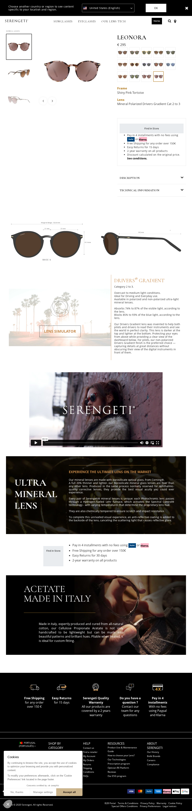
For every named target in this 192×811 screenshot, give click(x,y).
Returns (87, 764)
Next (52, 101)
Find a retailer (90, 752)
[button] (7, 804)
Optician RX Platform (118, 767)
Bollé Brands (153, 756)
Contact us (88, 747)
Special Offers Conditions (125, 806)
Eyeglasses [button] (87, 21)
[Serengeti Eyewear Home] (17, 21)
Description (130, 178)
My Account (89, 756)
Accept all (69, 792)
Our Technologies (117, 759)
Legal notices (169, 806)
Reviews (112, 771)
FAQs (85, 776)
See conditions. (137, 158)
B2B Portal (110, 803)
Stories (157, 21)
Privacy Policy (147, 803)
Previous (43, 101)
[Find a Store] (175, 21)
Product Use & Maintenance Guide (122, 749)
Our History (153, 752)
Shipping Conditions (88, 770)
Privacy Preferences (150, 806)
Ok (156, 8)
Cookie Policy (175, 803)
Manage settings (43, 792)
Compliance (153, 764)
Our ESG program (117, 776)
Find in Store (151, 128)
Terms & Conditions (128, 803)
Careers (151, 760)
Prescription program (119, 763)
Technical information (139, 190)
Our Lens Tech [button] (113, 21)
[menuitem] (63, 22)
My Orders (88, 760)
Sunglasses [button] (63, 21)
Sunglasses (13, 31)
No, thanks (16, 792)
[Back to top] (183, 801)
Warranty (161, 803)
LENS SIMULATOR (60, 331)
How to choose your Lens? (121, 755)
